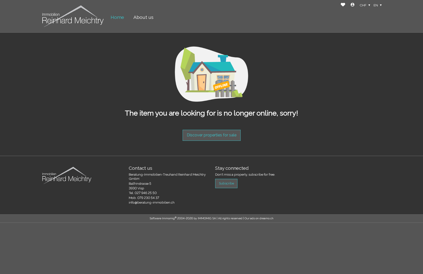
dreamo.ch (266, 218)
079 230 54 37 (148, 198)
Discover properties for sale (211, 135)
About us (143, 17)
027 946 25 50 (146, 193)
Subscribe (226, 183)
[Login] (352, 5)
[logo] (73, 16)
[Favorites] (343, 5)
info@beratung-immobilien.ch (152, 202)
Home (117, 17)
